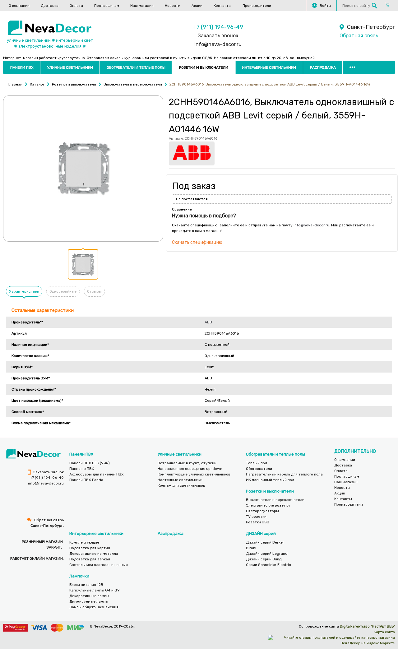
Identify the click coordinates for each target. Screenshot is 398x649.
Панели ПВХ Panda (86, 480)
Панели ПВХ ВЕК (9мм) (89, 463)
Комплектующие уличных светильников (194, 474)
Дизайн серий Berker (265, 542)
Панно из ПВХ (81, 468)
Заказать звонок (218, 36)
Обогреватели (259, 468)
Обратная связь (359, 36)
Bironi (251, 548)
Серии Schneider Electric (268, 565)
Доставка (49, 5)
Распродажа (323, 67)
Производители (257, 5)
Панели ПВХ (22, 67)
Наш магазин (142, 5)
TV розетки (256, 516)
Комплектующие (84, 542)
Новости (172, 5)
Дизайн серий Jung (264, 559)
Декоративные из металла (93, 553)
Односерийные (62, 291)
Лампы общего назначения (93, 607)
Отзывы (94, 291)
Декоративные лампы (89, 596)
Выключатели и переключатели (275, 500)
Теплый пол (256, 463)
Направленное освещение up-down (190, 468)
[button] (83, 264)
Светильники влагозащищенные (98, 565)
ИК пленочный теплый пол (270, 480)
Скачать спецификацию (197, 242)
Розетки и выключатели (203, 67)
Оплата (76, 5)
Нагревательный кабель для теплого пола (284, 474)
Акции (197, 5)
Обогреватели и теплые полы (136, 67)
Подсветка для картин (89, 548)
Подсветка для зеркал (89, 559)
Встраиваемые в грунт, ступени (187, 463)
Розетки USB (257, 522)
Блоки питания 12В (86, 584)
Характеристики (24, 291)
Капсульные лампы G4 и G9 (94, 590)
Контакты (222, 5)
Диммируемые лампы (88, 601)
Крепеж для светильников (181, 485)
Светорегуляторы (262, 511)
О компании (19, 5)
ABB (208, 322)
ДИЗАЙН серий (261, 533)
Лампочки (79, 576)
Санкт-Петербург (371, 27)
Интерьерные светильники (269, 67)
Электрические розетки (268, 505)
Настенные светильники (180, 480)
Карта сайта (384, 632)
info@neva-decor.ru (218, 44)
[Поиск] (374, 5)
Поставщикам (106, 5)
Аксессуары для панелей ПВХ (96, 474)
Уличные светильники (70, 67)
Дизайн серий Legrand (267, 553)
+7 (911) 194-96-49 (218, 27)
